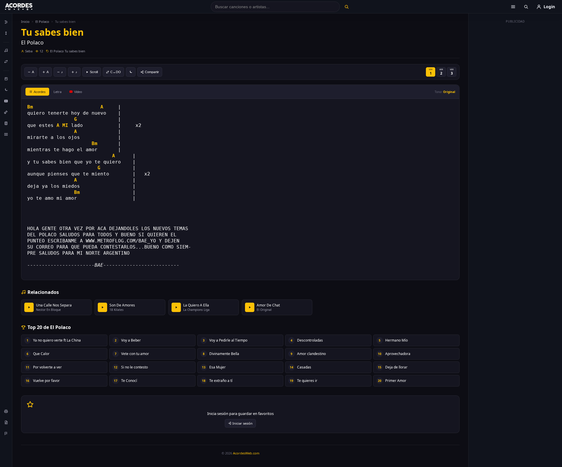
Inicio (25, 21)
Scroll (94, 72)
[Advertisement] (515, 113)
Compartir (152, 72)
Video (78, 92)
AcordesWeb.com (246, 453)
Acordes (40, 92)
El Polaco (42, 21)
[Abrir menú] (513, 7)
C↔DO (115, 72)
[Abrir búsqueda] (526, 7)
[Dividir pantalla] (6, 134)
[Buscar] (346, 6)
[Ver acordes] (6, 123)
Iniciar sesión (242, 423)
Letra (57, 91)
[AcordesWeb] (26, 6)
